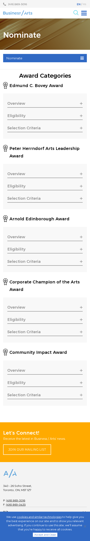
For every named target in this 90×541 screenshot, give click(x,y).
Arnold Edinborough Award (39, 218)
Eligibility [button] (16, 115)
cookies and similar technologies (39, 517)
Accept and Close (45, 534)
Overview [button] (16, 103)
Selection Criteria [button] (24, 128)
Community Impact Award (38, 352)
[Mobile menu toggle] (84, 13)
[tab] (45, 104)
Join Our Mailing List (27, 449)
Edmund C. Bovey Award (36, 85)
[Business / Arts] (17, 13)
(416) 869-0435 (16, 504)
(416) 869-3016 (15, 500)
